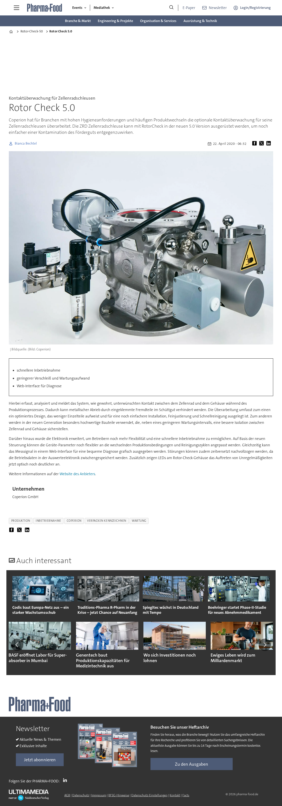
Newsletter (218, 7)
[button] (17, 644)
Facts (185, 795)
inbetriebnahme (48, 521)
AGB (67, 795)
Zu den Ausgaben (191, 764)
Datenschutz (80, 795)
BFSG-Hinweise (118, 795)
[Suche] (171, 7)
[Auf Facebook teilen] (255, 143)
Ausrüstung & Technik (200, 21)
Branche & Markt (78, 21)
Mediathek (102, 7)
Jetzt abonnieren (40, 760)
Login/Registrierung (255, 7)
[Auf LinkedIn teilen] (269, 143)
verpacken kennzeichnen (106, 521)
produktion (20, 521)
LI (66, 780)
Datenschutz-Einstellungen (149, 795)
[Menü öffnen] (16, 7)
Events (77, 7)
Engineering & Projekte (115, 21)
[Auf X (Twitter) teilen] (262, 143)
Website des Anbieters (77, 473)
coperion (74, 521)
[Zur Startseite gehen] (44, 8)
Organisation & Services (158, 21)
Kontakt (175, 795)
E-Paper (189, 7)
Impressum (98, 795)
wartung (139, 521)
